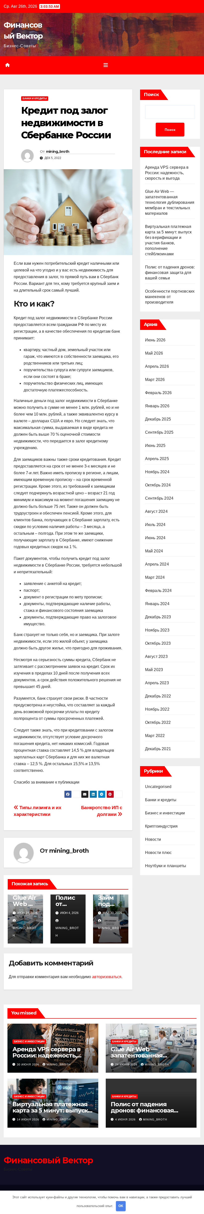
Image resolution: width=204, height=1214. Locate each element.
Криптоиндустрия (161, 826)
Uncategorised (158, 787)
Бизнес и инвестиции (165, 813)
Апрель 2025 (157, 459)
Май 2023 (154, 670)
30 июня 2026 (28, 1064)
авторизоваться (106, 977)
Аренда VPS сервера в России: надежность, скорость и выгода (167, 172)
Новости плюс (158, 852)
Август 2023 (156, 656)
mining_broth (57, 151)
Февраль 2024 (158, 590)
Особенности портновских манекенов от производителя (170, 296)
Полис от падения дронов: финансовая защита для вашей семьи (170, 272)
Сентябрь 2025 (159, 432)
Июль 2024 (155, 525)
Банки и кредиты (35, 98)
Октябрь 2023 (158, 643)
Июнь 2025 (155, 445)
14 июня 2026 (28, 1119)
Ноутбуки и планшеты (165, 866)
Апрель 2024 (157, 564)
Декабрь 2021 (158, 749)
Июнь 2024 (155, 538)
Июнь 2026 (155, 340)
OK (120, 1206)
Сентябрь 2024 (159, 498)
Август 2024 (156, 511)
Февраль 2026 (158, 393)
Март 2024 (155, 577)
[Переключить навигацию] (105, 65)
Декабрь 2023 (158, 617)
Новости (153, 839)
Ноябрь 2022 (157, 709)
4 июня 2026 (126, 1119)
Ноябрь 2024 (157, 472)
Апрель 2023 (157, 683)
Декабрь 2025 (158, 419)
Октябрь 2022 (158, 722)
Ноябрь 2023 (157, 630)
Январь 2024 (157, 604)
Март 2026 (155, 379)
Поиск (151, 94)
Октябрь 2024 (158, 485)
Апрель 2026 (157, 366)
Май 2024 (154, 551)
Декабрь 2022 (158, 696)
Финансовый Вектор (48, 1160)
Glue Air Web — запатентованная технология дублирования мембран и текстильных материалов (170, 202)
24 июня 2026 (126, 1064)
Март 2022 (155, 736)
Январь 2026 (157, 406)
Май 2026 (154, 353)
